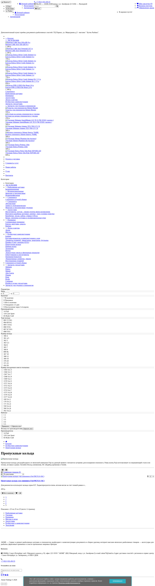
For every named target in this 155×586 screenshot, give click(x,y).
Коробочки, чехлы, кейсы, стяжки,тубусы (21, 216)
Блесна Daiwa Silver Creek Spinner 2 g (19, 75)
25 (8, 363)
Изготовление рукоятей (14, 261)
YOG (9, 327)
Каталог (10, 38)
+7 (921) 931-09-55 (8, 561)
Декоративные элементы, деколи (18, 259)
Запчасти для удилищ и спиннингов (21, 106)
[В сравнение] (20, 493)
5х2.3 (10, 381)
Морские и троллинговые (15, 193)
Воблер (8, 226)
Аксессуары (10, 98)
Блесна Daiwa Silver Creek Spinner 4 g (19, 63)
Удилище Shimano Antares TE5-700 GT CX (21, 128)
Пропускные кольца (13, 244)
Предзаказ (9, 300)
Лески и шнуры (11, 100)
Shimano (8, 267)
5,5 (8, 343)
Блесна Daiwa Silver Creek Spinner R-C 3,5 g (22, 81)
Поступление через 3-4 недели (17, 307)
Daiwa (7, 269)
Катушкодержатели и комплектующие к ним (22, 238)
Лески (7, 230)
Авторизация (29, 8)
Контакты (9, 175)
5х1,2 (9, 402)
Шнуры (8, 232)
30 (8, 365)
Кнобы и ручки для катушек (16, 283)
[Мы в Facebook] (3, 575)
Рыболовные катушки (13, 94)
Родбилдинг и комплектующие (17, 523)
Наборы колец (10, 246)
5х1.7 (10, 374)
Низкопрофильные (12, 195)
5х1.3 (10, 370)
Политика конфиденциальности (69, 583)
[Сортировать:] (2, 474)
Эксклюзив (9, 525)
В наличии (9, 298)
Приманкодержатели (13, 257)
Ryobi (7, 279)
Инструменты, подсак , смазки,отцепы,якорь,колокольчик (27, 212)
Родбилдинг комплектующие (16, 102)
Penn (7, 277)
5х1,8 (9, 408)
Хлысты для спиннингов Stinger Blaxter (20, 110)
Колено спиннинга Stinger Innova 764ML (21, 134)
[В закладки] (16, 493)
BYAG (9, 322)
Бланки (8, 236)
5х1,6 (9, 406)
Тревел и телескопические (15, 206)
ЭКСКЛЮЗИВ (13, 40)
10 (8, 354)
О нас (7, 171)
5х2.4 (10, 383)
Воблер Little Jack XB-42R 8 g (16, 44)
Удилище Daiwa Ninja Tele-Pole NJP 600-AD (22, 153)
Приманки (9, 96)
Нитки (8, 251)
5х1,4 (9, 404)
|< (6, 497)
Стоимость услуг (12, 163)
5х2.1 (10, 379)
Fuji (7, 311)
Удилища (8, 515)
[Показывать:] (148, 476)
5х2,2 (9, 411)
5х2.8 (10, 392)
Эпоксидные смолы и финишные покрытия (22, 253)
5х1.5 (10, 372)
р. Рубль (9, 11)
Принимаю (117, 581)
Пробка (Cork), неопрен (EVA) (17, 242)
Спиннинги (10, 91)
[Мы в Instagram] (1, 575)
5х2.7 (10, 390)
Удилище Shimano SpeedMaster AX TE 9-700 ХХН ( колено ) (28, 122)
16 (8, 359)
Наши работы (10, 167)
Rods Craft (10, 316)
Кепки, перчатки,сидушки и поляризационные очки (25, 218)
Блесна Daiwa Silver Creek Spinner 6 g (19, 57)
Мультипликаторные (15, 191)
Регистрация (29, 6)
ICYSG (9, 329)
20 (8, 361)
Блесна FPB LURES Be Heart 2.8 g (18, 87)
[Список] (2, 470)
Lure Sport (10, 314)
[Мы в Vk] (5, 575)
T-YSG (9, 320)
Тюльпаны (9, 248)
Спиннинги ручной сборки (16, 199)
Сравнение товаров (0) (12, 472)
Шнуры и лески (11, 519)
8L (8, 352)
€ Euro (8, 6)
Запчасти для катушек (13, 104)
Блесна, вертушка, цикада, (15, 224)
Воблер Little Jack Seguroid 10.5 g (18, 51)
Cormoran (9, 281)
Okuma (8, 275)
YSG (8, 332)
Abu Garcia (9, 273)
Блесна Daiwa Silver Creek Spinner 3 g (19, 69)
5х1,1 (9, 399)
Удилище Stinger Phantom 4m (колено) (19, 141)
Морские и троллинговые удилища (19, 208)
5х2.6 (10, 388)
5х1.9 (10, 377)
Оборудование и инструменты (17, 255)
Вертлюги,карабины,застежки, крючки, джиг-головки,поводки (29, 214)
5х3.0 (10, 397)
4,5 (8, 338)
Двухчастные (10, 203)
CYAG (9, 325)
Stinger (8, 271)
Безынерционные (12, 189)
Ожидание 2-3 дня (12, 305)
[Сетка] (6, 470)
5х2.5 (10, 386)
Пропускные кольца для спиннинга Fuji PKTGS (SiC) (23, 481)
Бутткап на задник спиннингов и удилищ (21, 116)
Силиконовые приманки (15, 222)
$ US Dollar (10, 9)
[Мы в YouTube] (7, 575)
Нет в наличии (10, 302)
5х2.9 (10, 395)
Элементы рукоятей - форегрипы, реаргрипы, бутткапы (26, 240)
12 (8, 356)
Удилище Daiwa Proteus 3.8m (16, 147)
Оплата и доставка (12, 159)
